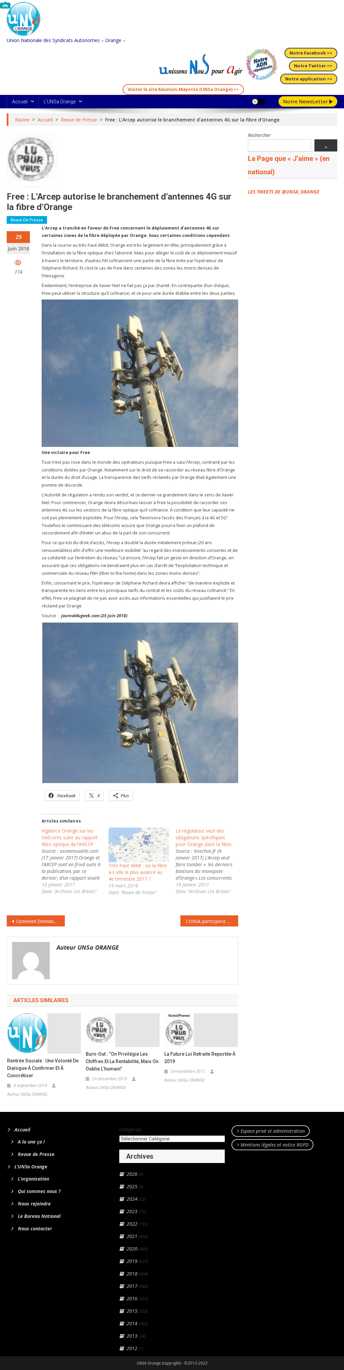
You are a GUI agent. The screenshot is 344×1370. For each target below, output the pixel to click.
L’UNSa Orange (60, 101)
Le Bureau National (39, 1216)
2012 (132, 1348)
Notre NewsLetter (306, 101)
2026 (132, 1174)
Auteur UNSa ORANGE (87, 947)
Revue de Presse (27, 220)
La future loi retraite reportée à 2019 (199, 1057)
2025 (132, 1186)
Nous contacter (35, 1228)
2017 (132, 1286)
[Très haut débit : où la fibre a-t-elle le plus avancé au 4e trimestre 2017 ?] (139, 845)
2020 (132, 1248)
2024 (132, 1199)
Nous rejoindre (34, 1203)
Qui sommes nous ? (39, 1191)
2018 (132, 1273)
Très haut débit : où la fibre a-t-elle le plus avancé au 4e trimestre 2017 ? (138, 872)
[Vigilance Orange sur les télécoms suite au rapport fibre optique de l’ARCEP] (75, 861)
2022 (132, 1224)
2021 (132, 1236)
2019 (132, 1261)
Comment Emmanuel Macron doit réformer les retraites (40, 921)
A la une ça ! (31, 1141)
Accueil (20, 101)
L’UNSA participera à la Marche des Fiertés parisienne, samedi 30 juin (212, 921)
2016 (132, 1298)
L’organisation (33, 1178)
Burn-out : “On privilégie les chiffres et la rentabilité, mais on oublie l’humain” (122, 1061)
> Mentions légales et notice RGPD (272, 1144)
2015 (132, 1311)
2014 (132, 1323)
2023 (132, 1211)
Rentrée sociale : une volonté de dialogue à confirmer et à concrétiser (43, 1068)
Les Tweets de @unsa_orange (283, 191)
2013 (132, 1336)
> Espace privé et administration (270, 1131)
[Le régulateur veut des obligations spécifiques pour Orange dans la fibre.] (209, 861)
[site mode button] (258, 101)
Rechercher (259, 135)
